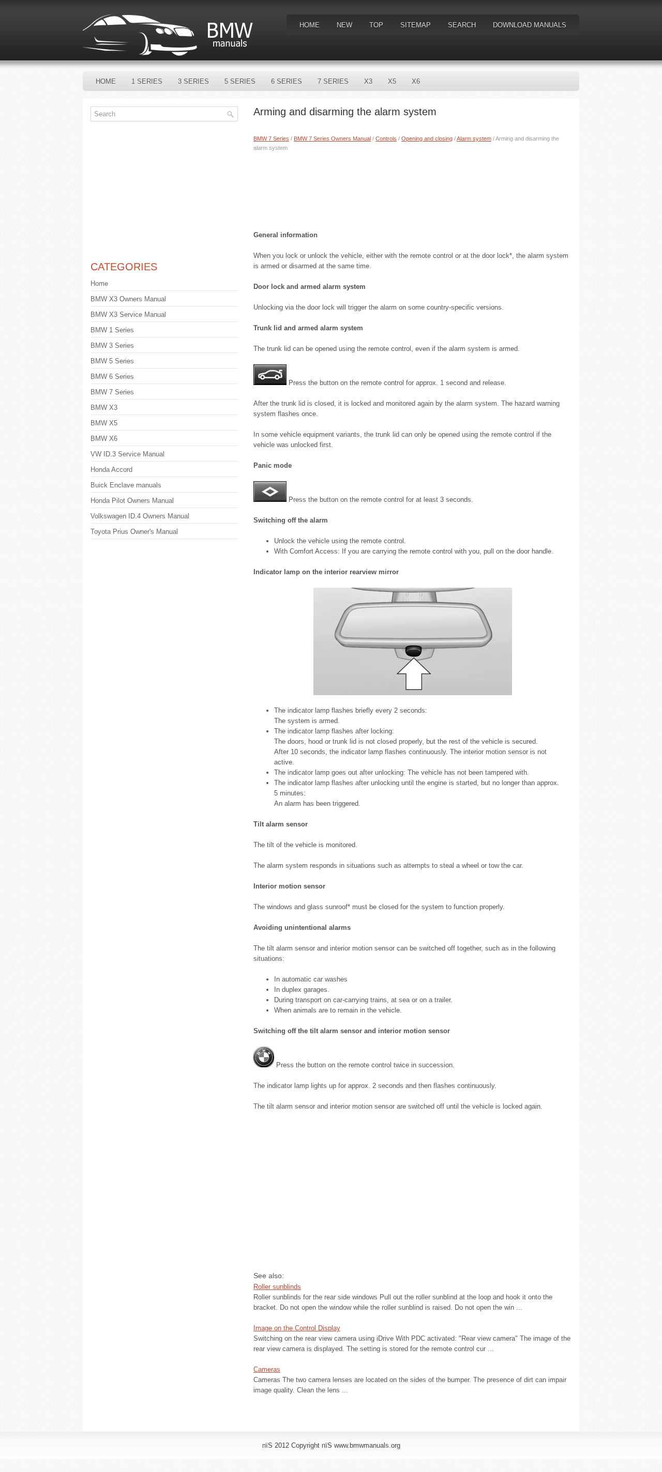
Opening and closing (427, 138)
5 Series (239, 81)
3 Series (193, 81)
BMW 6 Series (112, 376)
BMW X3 (104, 407)
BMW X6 (104, 438)
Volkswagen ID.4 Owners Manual (140, 516)
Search (462, 25)
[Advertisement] (412, 189)
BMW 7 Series (271, 138)
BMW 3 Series (112, 345)
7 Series (333, 81)
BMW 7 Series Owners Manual (332, 138)
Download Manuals (529, 25)
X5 (392, 81)
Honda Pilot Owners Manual (132, 500)
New (344, 25)
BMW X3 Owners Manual (128, 299)
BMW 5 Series (112, 361)
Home (309, 25)
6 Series (286, 81)
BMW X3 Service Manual (128, 314)
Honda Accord (111, 469)
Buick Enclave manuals (126, 485)
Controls (386, 138)
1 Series (146, 81)
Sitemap (415, 25)
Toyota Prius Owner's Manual (134, 531)
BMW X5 (104, 423)
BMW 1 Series (112, 330)
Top (376, 25)
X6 (416, 81)
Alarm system (474, 138)
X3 (368, 81)
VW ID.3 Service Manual (127, 454)
